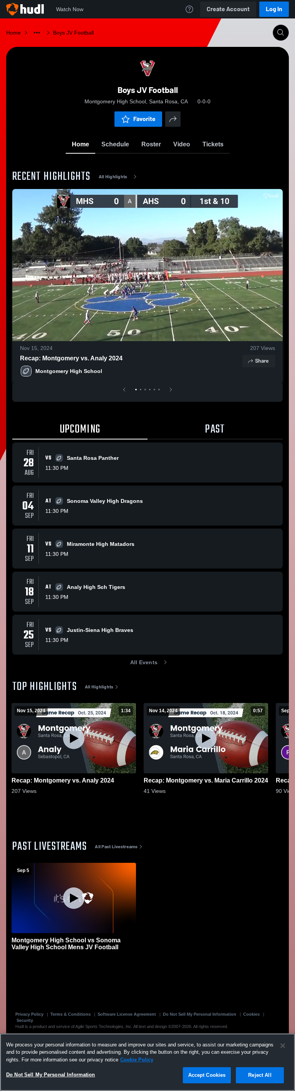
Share (261, 360)
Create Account (228, 9)
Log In (274, 9)
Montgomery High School (68, 371)
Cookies (251, 1014)
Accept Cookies (207, 1075)
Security (25, 1020)
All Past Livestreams (116, 847)
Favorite (144, 119)
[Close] (282, 1045)
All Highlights (113, 177)
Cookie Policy (136, 1060)
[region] (147, 1062)
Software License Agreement (127, 1014)
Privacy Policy (29, 1014)
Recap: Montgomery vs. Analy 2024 (71, 358)
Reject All (259, 1075)
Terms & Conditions (70, 1014)
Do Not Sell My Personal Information (199, 1014)
